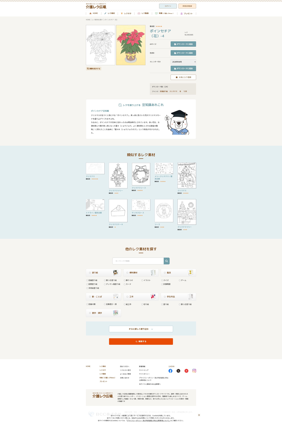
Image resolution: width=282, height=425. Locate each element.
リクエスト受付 (125, 370)
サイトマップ (143, 370)
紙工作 (128, 304)
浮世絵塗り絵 (93, 288)
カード (128, 284)
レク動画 (145, 13)
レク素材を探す (97, 20)
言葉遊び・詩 (111, 304)
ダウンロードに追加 (185, 44)
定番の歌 (92, 304)
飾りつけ (129, 280)
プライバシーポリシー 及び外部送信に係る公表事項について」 (148, 420)
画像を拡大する (94, 68)
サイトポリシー (144, 374)
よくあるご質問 (125, 374)
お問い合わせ (124, 378)
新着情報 (142, 366)
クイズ (166, 280)
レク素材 (111, 13)
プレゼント (188, 13)
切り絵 (146, 304)
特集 (166, 13)
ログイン (168, 6)
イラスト (147, 280)
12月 (185, 91)
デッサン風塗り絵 (113, 284)
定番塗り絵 (164, 91)
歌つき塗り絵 (111, 280)
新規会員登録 (187, 6)
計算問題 (166, 284)
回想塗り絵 (92, 284)
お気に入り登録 (185, 77)
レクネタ (127, 13)
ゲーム (183, 280)
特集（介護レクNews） (108, 378)
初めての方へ (124, 366)
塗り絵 (166, 304)
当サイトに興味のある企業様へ (150, 384)
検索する (142, 341)
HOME (95, 13)
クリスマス (174, 91)
